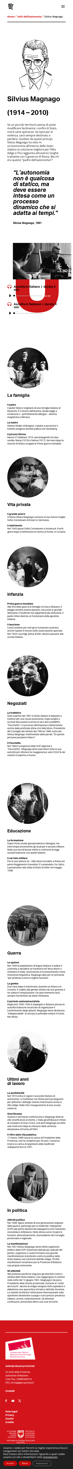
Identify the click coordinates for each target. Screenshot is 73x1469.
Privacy (9, 1415)
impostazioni (50, 1457)
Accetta (10, 1463)
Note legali (11, 1411)
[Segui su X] (19, 1401)
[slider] (61, 296)
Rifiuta (25, 1463)
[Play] (10, 295)
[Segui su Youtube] (13, 1401)
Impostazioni (42, 1463)
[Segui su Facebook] (6, 1401)
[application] (36, 296)
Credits (9, 1422)
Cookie (9, 1419)
